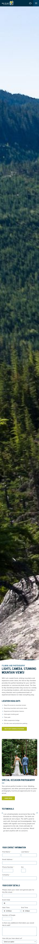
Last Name (25, 852)
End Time (24, 908)
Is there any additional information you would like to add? (18, 924)
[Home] (7, 3)
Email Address (7, 859)
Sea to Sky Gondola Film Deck (14, 728)
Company (6, 875)
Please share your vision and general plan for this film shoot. (18, 891)
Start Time (6, 908)
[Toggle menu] (36, 3)
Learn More (10, 798)
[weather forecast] (30, 3)
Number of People (8, 915)
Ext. (22, 867)
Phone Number (8, 867)
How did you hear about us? (12, 938)
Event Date (6, 900)
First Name (6, 852)
